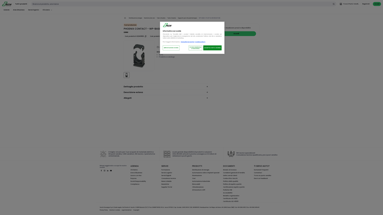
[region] (192, 38)
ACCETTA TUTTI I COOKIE (212, 48)
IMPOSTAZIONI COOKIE (171, 48)
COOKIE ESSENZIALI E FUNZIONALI (195, 47)
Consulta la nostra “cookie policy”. (193, 42)
